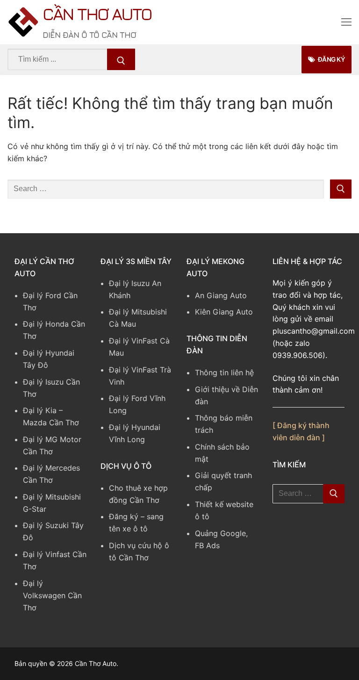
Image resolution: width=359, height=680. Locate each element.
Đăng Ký (330, 59)
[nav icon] (346, 22)
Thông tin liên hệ (224, 372)
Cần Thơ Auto (97, 14)
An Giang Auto (221, 295)
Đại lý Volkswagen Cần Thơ (52, 595)
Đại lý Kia (40, 410)
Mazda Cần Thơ (51, 422)
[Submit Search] (121, 59)
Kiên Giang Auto (224, 311)
